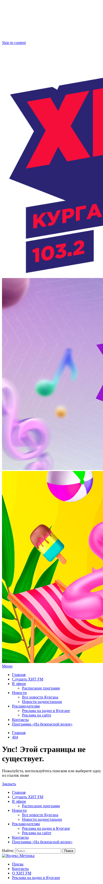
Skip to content (14, 42)
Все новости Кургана (40, 697)
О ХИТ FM (21, 873)
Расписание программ (41, 688)
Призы (18, 864)
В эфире (19, 684)
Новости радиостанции (42, 702)
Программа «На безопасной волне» (42, 724)
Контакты (20, 720)
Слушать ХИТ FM (27, 679)
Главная (19, 674)
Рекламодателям (26, 706)
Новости (19, 692)
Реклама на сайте (36, 715)
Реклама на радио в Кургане (46, 710)
